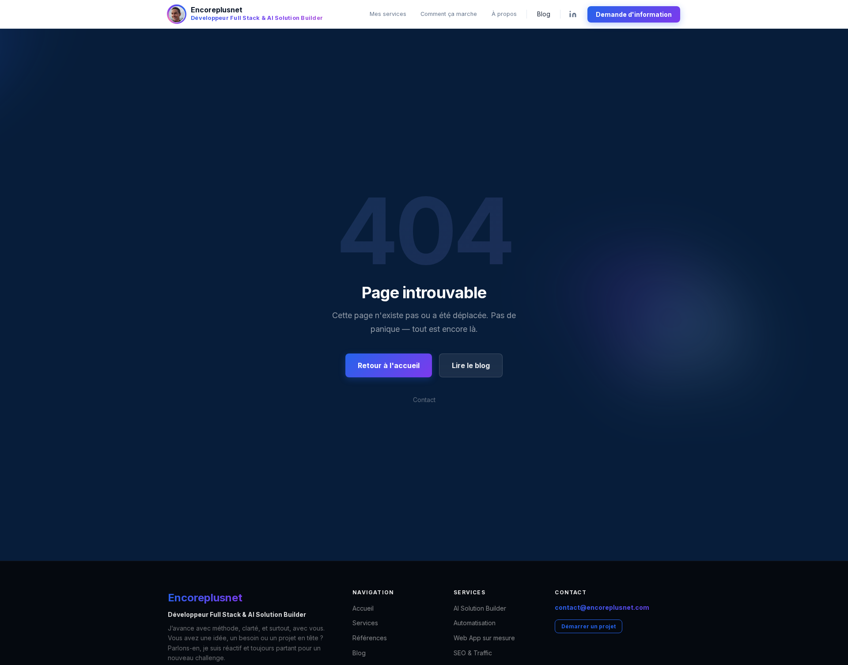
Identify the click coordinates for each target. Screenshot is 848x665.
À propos (504, 14)
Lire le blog (471, 365)
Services (365, 623)
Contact (424, 399)
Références (369, 638)
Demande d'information (634, 14)
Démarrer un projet (588, 626)
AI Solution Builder (480, 608)
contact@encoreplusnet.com (602, 607)
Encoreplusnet (205, 597)
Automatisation (475, 623)
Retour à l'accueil (389, 365)
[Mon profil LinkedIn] (573, 14)
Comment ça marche (448, 14)
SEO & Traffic (473, 653)
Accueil (363, 608)
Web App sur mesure (484, 638)
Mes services (388, 14)
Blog (543, 14)
